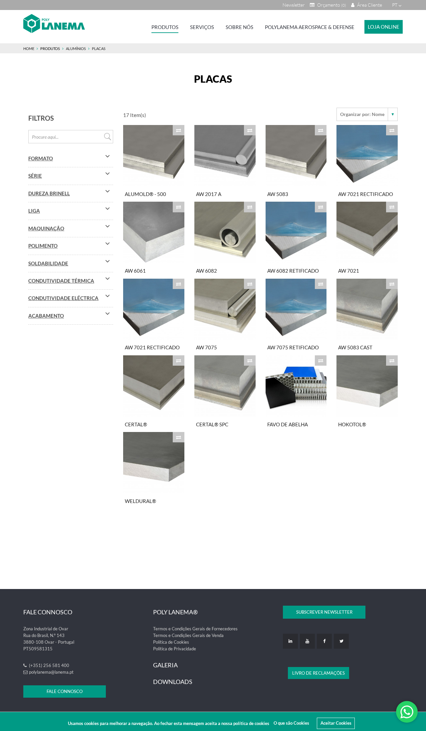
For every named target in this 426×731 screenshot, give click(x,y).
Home (28, 48)
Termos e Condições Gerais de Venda (188, 635)
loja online (383, 27)
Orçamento (331, 5)
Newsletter (294, 5)
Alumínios (76, 48)
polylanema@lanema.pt (51, 672)
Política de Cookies (171, 642)
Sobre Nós (239, 27)
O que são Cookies (291, 723)
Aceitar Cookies (335, 723)
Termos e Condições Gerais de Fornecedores (195, 628)
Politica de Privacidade (174, 648)
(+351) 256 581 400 (48, 665)
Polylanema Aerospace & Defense (309, 27)
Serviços (202, 27)
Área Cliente (369, 5)
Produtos (164, 27)
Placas (99, 48)
